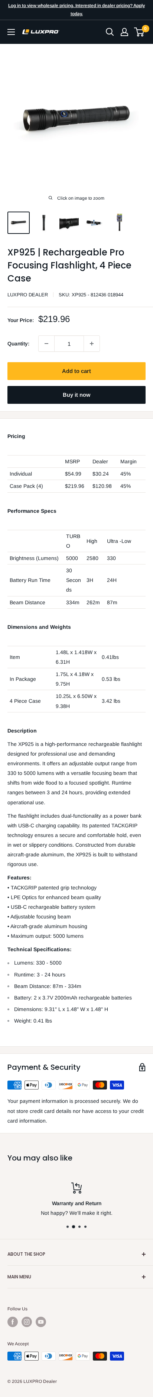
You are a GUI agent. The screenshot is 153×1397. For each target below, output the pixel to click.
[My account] (124, 32)
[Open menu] (11, 32)
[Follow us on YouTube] (41, 1322)
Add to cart (76, 371)
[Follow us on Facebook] (12, 1322)
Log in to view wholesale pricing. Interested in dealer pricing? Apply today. (76, 9)
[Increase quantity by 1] (92, 343)
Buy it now (76, 395)
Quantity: (18, 344)
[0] (139, 32)
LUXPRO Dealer (27, 294)
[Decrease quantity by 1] (46, 343)
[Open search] (110, 32)
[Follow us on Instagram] (27, 1322)
